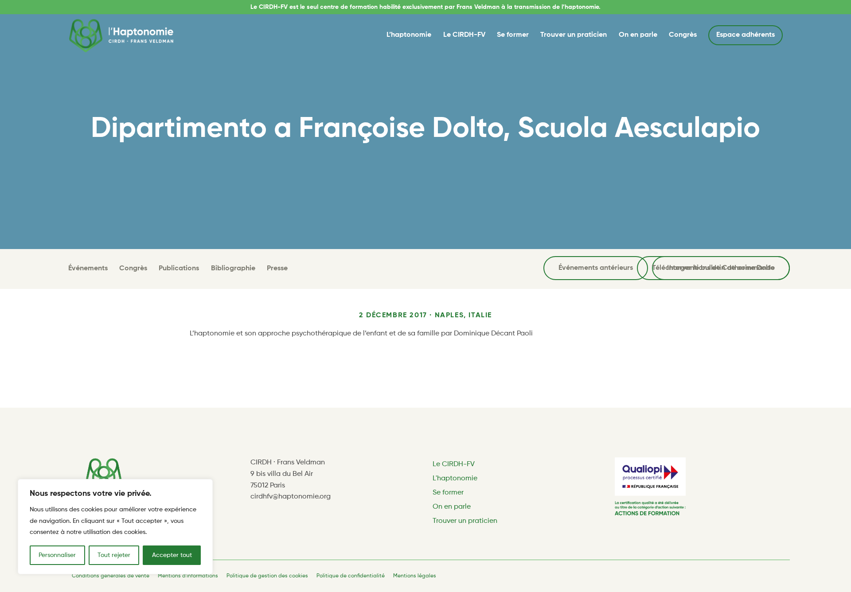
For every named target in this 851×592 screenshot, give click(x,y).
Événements (88, 268)
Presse (277, 268)
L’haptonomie (408, 35)
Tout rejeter (114, 555)
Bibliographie (233, 268)
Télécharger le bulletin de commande (713, 268)
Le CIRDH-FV (464, 35)
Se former (513, 35)
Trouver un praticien (573, 35)
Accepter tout (172, 555)
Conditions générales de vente (110, 576)
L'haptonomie (455, 478)
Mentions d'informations (188, 576)
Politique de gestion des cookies (267, 576)
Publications (179, 268)
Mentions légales (414, 576)
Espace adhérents (745, 35)
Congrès (683, 35)
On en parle (638, 35)
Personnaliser (57, 555)
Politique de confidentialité (350, 576)
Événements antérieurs (595, 268)
